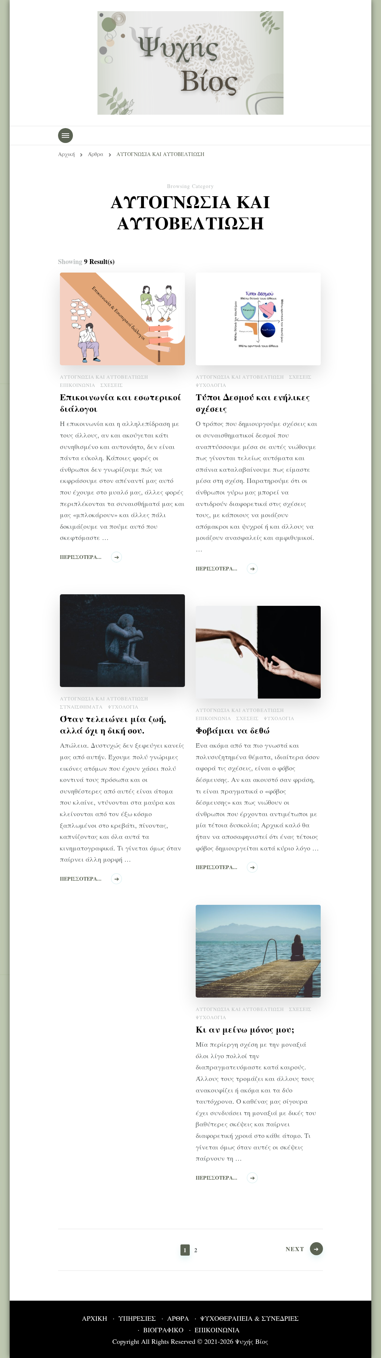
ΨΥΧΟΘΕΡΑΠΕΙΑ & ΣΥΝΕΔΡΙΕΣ (249, 1318)
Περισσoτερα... (81, 557)
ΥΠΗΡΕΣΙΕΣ (137, 1318)
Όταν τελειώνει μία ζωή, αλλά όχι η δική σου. (113, 724)
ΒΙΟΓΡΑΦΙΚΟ (163, 1329)
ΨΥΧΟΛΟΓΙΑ (211, 385)
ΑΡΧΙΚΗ (94, 1318)
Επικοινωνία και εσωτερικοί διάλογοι (120, 402)
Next (295, 1248)
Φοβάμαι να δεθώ (233, 730)
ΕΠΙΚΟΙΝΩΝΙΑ (77, 385)
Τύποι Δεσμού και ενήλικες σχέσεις (253, 402)
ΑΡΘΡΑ (178, 1318)
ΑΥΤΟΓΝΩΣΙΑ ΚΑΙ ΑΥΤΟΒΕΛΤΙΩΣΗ (104, 376)
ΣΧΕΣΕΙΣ (111, 385)
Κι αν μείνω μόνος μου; (245, 1029)
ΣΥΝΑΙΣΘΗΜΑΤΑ (81, 706)
